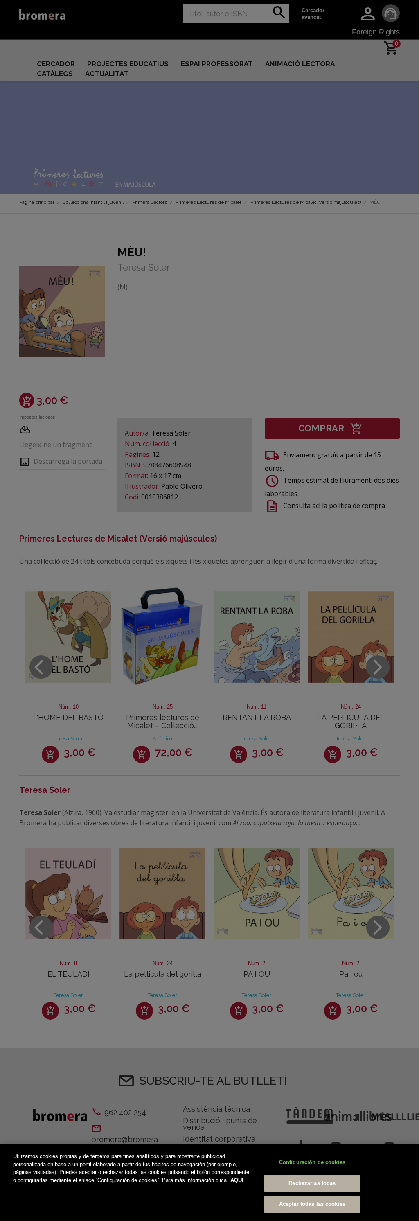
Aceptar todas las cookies (312, 1204)
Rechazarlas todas (312, 1183)
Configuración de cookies (312, 1162)
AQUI (236, 1180)
